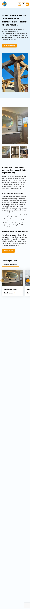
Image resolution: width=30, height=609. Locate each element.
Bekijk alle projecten (10, 265)
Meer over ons (8, 251)
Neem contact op (9, 46)
